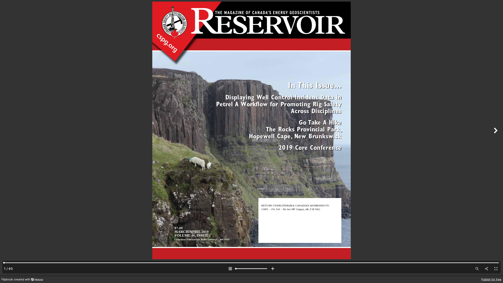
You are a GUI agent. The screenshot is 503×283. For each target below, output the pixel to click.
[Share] (486, 269)
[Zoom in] (273, 269)
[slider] (251, 269)
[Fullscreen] (496, 269)
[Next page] (495, 138)
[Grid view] (230, 269)
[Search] (477, 269)
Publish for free (491, 279)
